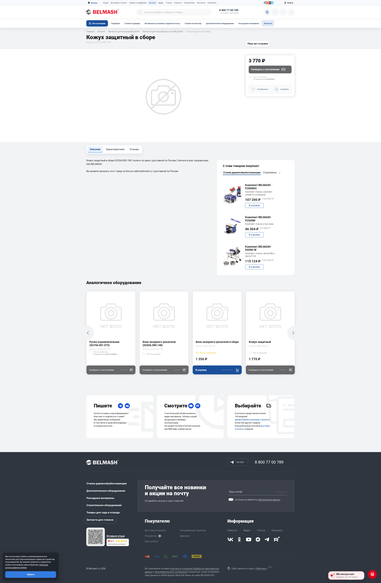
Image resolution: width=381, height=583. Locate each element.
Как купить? (152, 541)
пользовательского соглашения (171, 572)
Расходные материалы (248, 23)
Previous (219, 172)
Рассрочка (151, 535)
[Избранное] (283, 12)
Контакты (201, 3)
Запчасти (268, 23)
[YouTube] (191, 405)
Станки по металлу (193, 23)
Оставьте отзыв (116, 536)
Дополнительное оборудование (220, 23)
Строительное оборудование (104, 505)
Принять (31, 574)
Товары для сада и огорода (103, 512)
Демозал (185, 535)
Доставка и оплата (119, 3)
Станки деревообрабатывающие (106, 483)
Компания (212, 3)
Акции (105, 3)
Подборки (115, 23)
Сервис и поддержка (138, 3)
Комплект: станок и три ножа (259, 224)
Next (279, 172)
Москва (94, 3)
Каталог (152, 3)
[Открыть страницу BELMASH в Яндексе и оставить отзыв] (95, 537)
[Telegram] (120, 405)
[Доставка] (268, 405)
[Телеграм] (272, 3)
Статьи (169, 3)
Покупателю (189, 3)
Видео (160, 3)
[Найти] (140, 12)
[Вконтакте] (230, 539)
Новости (178, 3)
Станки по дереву (132, 23)
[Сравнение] (275, 12)
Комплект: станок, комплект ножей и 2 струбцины (258, 193)
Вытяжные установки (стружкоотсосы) (162, 23)
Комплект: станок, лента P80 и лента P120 (260, 254)
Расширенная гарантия (193, 530)
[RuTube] (197, 405)
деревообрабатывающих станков (251, 419)
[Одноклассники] (239, 539)
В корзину (254, 205)
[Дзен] (258, 539)
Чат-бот (240, 462)
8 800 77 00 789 (228, 10)
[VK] (127, 405)
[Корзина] (291, 12)
